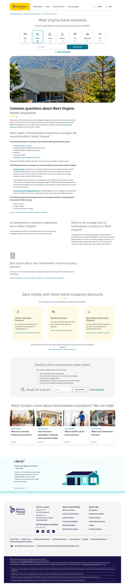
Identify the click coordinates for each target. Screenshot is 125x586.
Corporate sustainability (70, 521)
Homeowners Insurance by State (31, 14)
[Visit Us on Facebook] (37, 531)
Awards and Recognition (70, 529)
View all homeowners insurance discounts (61, 349)
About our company (68, 510)
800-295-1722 (40, 510)
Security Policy (26, 539)
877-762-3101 (40, 527)
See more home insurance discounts (97, 333)
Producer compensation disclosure (21, 541)
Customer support (59, 6)
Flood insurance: (19, 169)
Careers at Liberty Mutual (70, 514)
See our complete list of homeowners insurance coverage (28, 212)
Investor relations (68, 517)
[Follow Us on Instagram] (42, 531)
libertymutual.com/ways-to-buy (91, 564)
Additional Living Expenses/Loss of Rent (26, 157)
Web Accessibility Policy (42, 539)
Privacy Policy (14, 539)
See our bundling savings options (61, 330)
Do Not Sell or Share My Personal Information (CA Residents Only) (58, 546)
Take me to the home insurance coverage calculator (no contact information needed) (36, 278)
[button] (25, 37)
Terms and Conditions (59, 539)
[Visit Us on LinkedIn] (53, 531)
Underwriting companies (98, 539)
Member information (68, 525)
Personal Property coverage (22, 146)
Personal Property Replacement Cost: (26, 191)
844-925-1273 (40, 515)
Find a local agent (73, 7)
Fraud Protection (74, 539)
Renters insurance (94, 517)
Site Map (85, 539)
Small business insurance (97, 521)
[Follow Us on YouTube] (48, 531)
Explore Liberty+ (19, 488)
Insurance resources (95, 529)
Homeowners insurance (96, 514)
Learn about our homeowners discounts (27, 333)
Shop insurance (38, 6)
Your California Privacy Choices (24, 546)
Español (91, 525)
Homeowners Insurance (16, 14)
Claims (48, 6)
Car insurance (93, 510)
